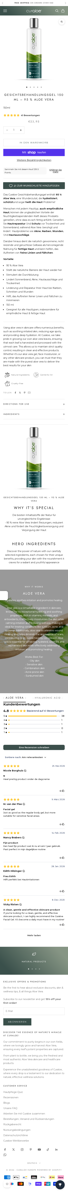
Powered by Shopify (49, 1170)
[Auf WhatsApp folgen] (5, 1154)
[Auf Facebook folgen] (5, 1149)
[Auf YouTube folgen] (39, 1149)
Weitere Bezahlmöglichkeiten (34, 160)
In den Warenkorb (34, 142)
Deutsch (32, 1163)
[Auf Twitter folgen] (13, 1149)
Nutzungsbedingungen (17, 1129)
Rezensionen (10, 1097)
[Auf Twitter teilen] (20, 392)
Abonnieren (17, 1021)
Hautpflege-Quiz (13, 1092)
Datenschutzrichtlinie (15, 1135)
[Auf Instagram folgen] (22, 1149)
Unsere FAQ (10, 1108)
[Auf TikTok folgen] (48, 1149)
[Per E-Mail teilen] (29, 392)
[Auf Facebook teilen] (15, 392)
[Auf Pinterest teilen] (24, 392)
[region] (34, 957)
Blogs (6, 1102)
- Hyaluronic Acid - (48, 697)
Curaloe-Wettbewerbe (16, 1140)
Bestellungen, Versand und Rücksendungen (28, 1119)
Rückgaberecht (12, 1124)
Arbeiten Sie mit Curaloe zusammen (24, 1113)
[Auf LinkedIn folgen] (56, 1149)
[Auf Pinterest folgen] (30, 1149)
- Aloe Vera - (14, 697)
